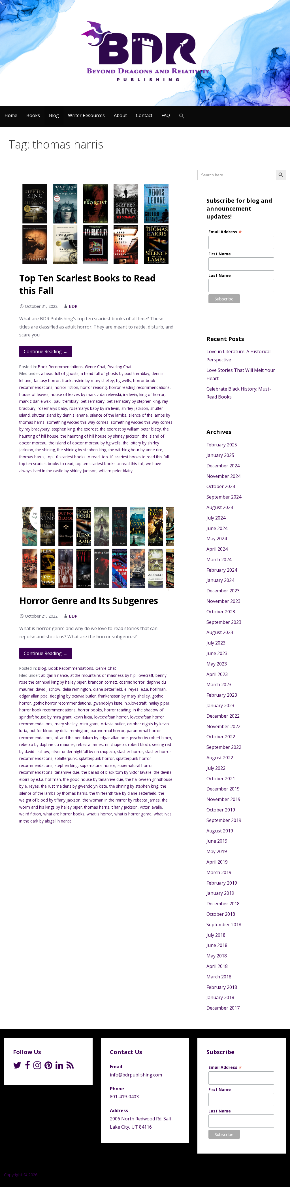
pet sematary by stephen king (133, 401)
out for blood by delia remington (58, 730)
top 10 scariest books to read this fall (135, 456)
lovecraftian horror (111, 717)
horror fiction (66, 387)
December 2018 (223, 903)
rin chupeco (115, 744)
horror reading (93, 387)
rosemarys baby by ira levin (94, 408)
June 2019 (216, 841)
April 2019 (217, 862)
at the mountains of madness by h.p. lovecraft (111, 675)
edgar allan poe (33, 696)
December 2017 (223, 1008)
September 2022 (223, 747)
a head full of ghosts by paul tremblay (115, 373)
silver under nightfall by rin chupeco (83, 751)
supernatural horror (97, 765)
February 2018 (221, 987)
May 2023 (216, 664)
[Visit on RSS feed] (70, 1067)
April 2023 (217, 674)
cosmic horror (131, 682)
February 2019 (221, 883)
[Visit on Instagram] (37, 1067)
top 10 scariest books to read (73, 456)
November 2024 (223, 476)
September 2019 (223, 820)
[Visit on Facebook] (27, 1067)
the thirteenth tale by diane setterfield (122, 793)
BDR (73, 306)
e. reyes (131, 689)
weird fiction (30, 814)
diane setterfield (107, 689)
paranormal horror (108, 730)
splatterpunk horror (96, 758)
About (120, 115)
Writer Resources (86, 115)
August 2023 (219, 632)
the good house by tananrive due (93, 779)
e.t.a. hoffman (153, 689)
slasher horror (130, 751)
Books (33, 115)
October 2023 (220, 612)
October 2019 (220, 810)
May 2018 (216, 956)
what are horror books (63, 814)
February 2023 (221, 695)
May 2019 (216, 851)
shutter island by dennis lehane (60, 415)
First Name (219, 254)
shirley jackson (134, 408)
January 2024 (220, 580)
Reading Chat (119, 366)
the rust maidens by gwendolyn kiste (74, 786)
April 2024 (217, 549)
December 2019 (223, 789)
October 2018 (220, 914)
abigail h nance (54, 675)
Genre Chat (95, 366)
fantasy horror (47, 380)
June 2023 (216, 653)
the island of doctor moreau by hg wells (85, 443)
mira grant (89, 723)
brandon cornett (102, 682)
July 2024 (215, 518)
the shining (45, 449)
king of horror (152, 394)
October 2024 (220, 486)
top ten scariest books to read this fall (110, 463)
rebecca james (89, 744)
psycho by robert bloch (150, 737)
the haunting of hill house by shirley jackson (100, 436)
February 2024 (221, 570)
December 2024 (223, 466)
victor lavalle (151, 807)
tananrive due (67, 772)
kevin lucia (83, 717)
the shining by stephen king (81, 449)
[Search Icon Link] (181, 116)
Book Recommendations (60, 366)
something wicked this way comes (77, 422)
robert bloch (139, 744)
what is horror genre (133, 814)
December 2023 (223, 591)
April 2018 (217, 966)
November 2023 (223, 601)
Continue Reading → (45, 351)
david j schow (48, 689)
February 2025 (221, 445)
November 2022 (223, 726)
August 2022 (219, 757)
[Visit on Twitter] (17, 1067)
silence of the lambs (108, 415)
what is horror (99, 814)
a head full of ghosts (59, 373)
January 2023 (220, 705)
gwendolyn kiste (107, 703)
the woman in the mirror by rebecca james (121, 800)
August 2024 (219, 507)
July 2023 (215, 643)
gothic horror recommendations (62, 703)
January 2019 (220, 893)
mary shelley (66, 723)
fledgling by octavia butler (73, 696)
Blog (54, 115)
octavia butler (113, 723)
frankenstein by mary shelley (88, 380)
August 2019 (219, 831)
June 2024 (216, 528)
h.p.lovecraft (135, 703)
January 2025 (220, 455)
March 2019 (218, 872)
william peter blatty (116, 470)
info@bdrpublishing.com (136, 1075)
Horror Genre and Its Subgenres (88, 600)
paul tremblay (66, 401)
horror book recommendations (47, 710)
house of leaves (33, 394)
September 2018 (223, 924)
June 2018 (216, 945)
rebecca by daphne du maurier (46, 744)
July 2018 (215, 935)
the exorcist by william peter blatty (130, 429)
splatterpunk (66, 758)
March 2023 (218, 684)
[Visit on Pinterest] (48, 1067)
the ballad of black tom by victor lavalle (117, 772)
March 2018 (218, 977)
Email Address (225, 231)
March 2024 (218, 559)
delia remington (77, 689)
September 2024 (223, 497)
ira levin (130, 394)
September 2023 (223, 622)
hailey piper (159, 703)
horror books (90, 710)
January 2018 (220, 997)
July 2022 (215, 768)
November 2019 (223, 799)
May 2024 (216, 538)
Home (11, 115)
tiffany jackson (125, 807)
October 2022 (220, 737)
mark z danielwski (35, 401)
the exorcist (87, 429)
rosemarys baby (52, 408)
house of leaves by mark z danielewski (86, 394)
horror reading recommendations (139, 387)
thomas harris (31, 456)
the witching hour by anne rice (135, 449)
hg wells (123, 380)
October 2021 (220, 778)
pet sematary (93, 401)
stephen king (63, 429)
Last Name (219, 275)
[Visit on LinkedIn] (59, 1067)
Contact (144, 115)
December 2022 (223, 716)
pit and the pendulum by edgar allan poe (91, 737)
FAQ (165, 115)
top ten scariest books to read (46, 463)
